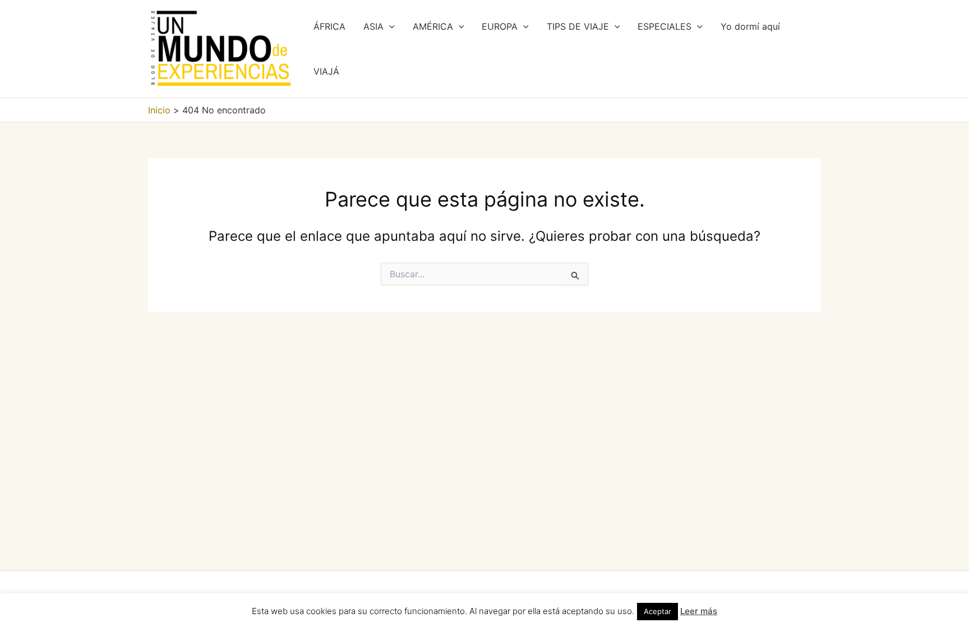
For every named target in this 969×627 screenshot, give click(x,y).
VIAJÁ (326, 71)
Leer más (698, 611)
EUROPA (500, 26)
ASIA (373, 26)
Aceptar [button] (657, 611)
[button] (389, 26)
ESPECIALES (664, 26)
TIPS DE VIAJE (578, 26)
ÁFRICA (329, 26)
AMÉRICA (433, 26)
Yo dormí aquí (750, 26)
